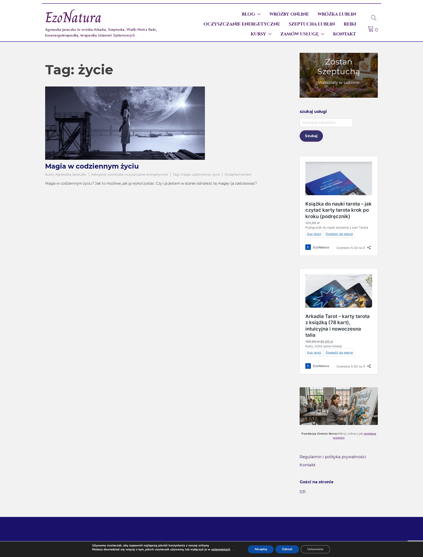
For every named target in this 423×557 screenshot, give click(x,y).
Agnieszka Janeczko (71, 174)
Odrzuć (287, 549)
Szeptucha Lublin (312, 24)
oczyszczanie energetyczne (146, 174)
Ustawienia (315, 549)
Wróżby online (289, 14)
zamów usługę (299, 34)
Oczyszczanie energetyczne (242, 24)
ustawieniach (220, 549)
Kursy (258, 34)
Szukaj (311, 136)
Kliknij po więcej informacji (338, 89)
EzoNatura (73, 17)
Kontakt (344, 34)
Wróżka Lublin (337, 14)
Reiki (350, 24)
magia (185, 174)
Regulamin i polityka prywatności (333, 456)
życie (216, 174)
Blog (248, 14)
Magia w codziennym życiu (92, 166)
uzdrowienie (201, 174)
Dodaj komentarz (237, 174)
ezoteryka (115, 174)
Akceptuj (260, 549)
